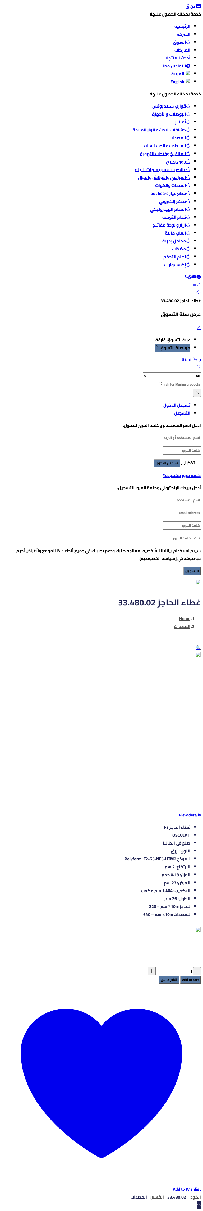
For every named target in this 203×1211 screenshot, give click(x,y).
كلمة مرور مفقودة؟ (182, 475)
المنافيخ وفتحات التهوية (163, 154)
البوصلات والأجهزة (169, 114)
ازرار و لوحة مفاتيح (169, 225)
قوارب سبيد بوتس (169, 106)
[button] (191, 360)
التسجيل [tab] (182, 413)
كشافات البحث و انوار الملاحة (159, 130)
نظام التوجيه (174, 217)
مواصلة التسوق (175, 348)
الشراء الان (169, 979)
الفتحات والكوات (170, 185)
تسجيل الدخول (167, 463)
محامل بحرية (174, 241)
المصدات (178, 138)
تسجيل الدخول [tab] (176, 405)
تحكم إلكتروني (172, 201)
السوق (179, 42)
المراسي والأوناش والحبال (162, 177)
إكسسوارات (175, 265)
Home (184, 618)
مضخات (179, 249)
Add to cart (190, 979)
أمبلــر (180, 122)
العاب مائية (175, 233)
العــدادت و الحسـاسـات (165, 146)
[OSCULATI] (181, 947)
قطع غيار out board (168, 193)
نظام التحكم (174, 257)
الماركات (182, 50)
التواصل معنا (173, 66)
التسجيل (192, 571)
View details (190, 815)
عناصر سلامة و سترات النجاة (160, 169)
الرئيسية (182, 26)
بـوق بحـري (176, 162)
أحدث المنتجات (177, 58)
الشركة (183, 34)
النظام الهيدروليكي (168, 209)
